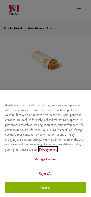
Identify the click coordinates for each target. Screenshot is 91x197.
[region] (45, 143)
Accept (46, 187)
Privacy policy (48, 149)
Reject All (45, 173)
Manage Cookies (45, 159)
